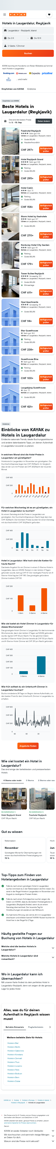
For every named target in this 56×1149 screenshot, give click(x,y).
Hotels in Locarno (14, 1066)
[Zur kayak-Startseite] (17, 14)
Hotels (16, 1100)
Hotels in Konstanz (15, 1054)
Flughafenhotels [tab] (35, 1027)
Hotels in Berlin (13, 1047)
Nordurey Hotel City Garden (35, 245)
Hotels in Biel (12, 1043)
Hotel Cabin (27, 187)
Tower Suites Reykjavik (32, 273)
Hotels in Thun (13, 1062)
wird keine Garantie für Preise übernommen (20, 1123)
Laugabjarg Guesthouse (33, 387)
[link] (28, 746)
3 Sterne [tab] (30, 780)
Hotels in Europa (28, 1100)
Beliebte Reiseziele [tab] (15, 1027)
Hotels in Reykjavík (18, 1103)
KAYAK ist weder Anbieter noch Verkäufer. (23, 1130)
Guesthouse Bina (29, 359)
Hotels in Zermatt (14, 1058)
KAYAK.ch (7, 1100)
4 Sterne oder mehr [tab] (13, 780)
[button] (5, 15)
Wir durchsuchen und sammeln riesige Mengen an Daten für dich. (26, 1136)
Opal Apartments (29, 302)
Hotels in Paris (13, 1070)
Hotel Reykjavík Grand (32, 159)
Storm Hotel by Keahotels (34, 216)
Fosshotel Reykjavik (31, 130)
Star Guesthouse (29, 330)
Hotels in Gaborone (15, 1051)
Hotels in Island (43, 1100)
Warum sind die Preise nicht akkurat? (21, 1141)
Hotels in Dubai (13, 1081)
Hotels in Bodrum (14, 1073)
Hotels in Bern (13, 1077)
